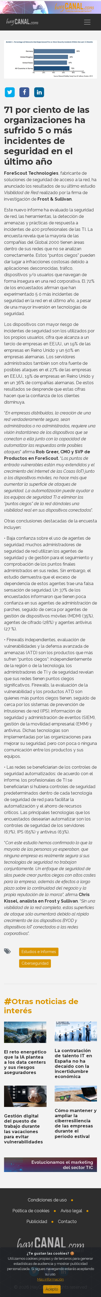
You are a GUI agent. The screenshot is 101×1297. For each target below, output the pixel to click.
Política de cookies (31, 1210)
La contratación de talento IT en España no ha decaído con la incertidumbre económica (73, 1063)
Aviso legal (71, 1210)
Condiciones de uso (47, 1200)
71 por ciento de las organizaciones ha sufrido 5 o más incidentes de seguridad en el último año (46, 135)
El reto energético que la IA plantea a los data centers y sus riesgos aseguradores (25, 1062)
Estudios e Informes (39, 952)
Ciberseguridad (35, 963)
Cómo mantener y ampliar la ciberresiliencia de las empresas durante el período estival (76, 1123)
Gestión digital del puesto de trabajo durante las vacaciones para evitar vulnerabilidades (23, 1128)
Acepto (52, 1289)
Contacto (67, 1221)
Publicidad (36, 1221)
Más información (50, 1279)
